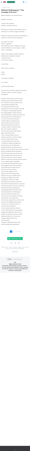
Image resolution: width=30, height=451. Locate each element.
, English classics (21, 247)
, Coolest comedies (12, 247)
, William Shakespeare (19, 248)
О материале (15, 251)
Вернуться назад (6, 7)
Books (6, 247)
